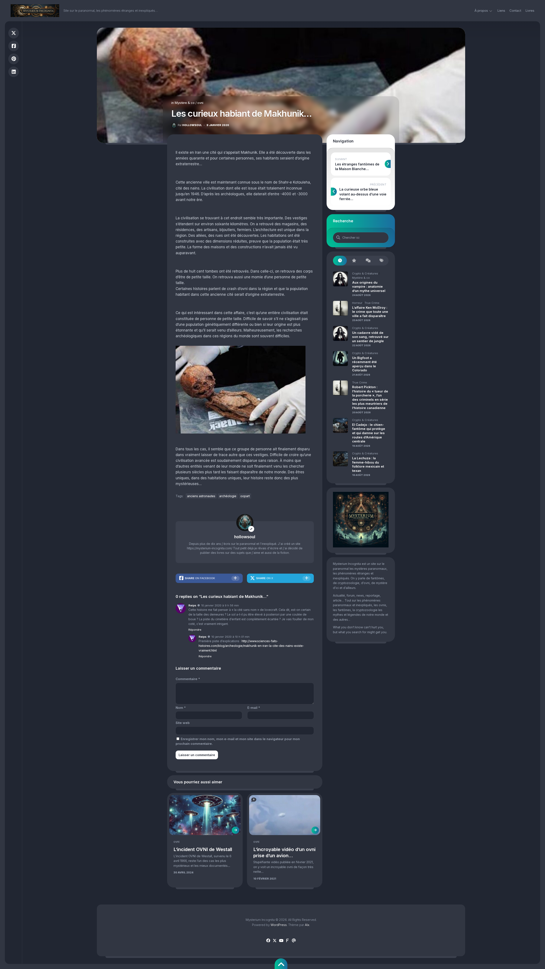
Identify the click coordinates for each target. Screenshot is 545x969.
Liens (501, 11)
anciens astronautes (201, 496)
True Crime (371, 302)
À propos (481, 11)
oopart (245, 496)
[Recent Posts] (340, 261)
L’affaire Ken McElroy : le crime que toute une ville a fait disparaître (370, 312)
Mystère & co (185, 103)
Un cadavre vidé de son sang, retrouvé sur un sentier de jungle (370, 337)
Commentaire (188, 679)
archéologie (227, 496)
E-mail (253, 708)
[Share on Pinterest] (13, 58)
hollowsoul (190, 125)
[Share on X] (13, 33)
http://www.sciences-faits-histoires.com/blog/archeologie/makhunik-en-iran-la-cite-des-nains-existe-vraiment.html (251, 645)
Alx (307, 925)
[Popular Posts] (354, 261)
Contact (515, 11)
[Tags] (382, 261)
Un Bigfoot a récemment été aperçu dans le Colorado (364, 364)
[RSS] (287, 941)
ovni (200, 103)
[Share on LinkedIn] (13, 71)
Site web (183, 723)
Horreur (357, 302)
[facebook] (268, 941)
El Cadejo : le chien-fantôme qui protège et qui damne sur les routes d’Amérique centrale (368, 433)
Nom (181, 708)
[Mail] (294, 941)
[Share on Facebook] (13, 46)
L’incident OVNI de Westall (203, 849)
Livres (529, 11)
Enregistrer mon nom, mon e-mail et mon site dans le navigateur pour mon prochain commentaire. (238, 741)
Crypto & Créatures (365, 273)
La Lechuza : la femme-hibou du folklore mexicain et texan (368, 464)
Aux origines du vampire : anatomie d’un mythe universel (368, 286)
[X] (275, 941)
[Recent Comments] (368, 261)
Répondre (194, 629)
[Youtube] (281, 941)
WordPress (279, 925)
